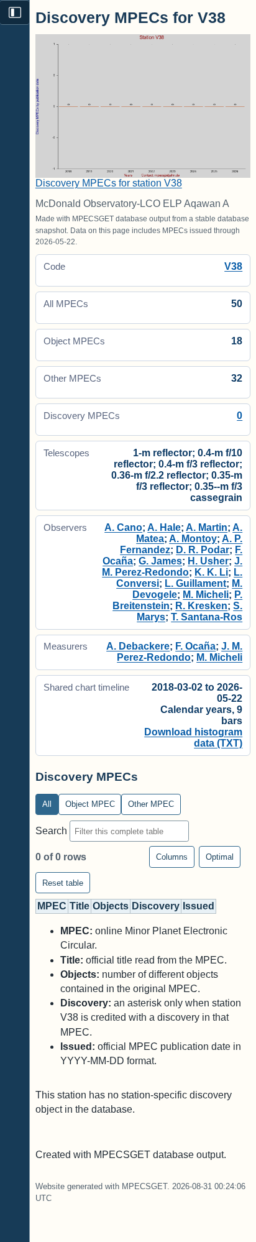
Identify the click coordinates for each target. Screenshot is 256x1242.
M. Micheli (206, 594)
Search (52, 831)
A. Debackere (138, 646)
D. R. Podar (202, 550)
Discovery (156, 906)
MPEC (51, 906)
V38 (233, 266)
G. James (160, 561)
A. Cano (123, 527)
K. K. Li (211, 572)
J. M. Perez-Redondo (172, 566)
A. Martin (206, 527)
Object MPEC (90, 804)
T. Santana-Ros (206, 617)
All (47, 804)
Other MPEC (151, 804)
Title (79, 906)
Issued (198, 906)
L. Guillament (195, 583)
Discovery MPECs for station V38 (108, 183)
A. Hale (164, 527)
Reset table (62, 883)
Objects (111, 906)
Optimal (220, 857)
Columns (172, 857)
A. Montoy (193, 538)
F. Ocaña (195, 646)
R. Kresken (201, 605)
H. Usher (208, 561)
